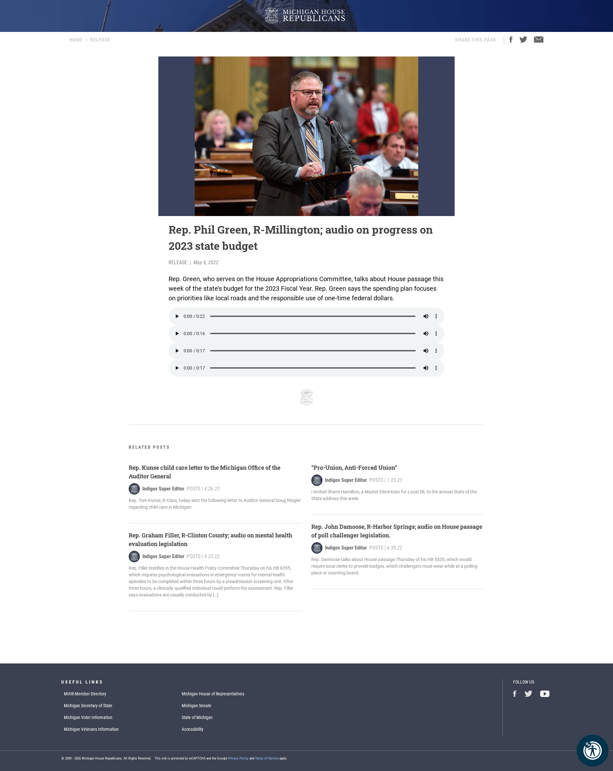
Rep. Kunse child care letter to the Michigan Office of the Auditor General (204, 472)
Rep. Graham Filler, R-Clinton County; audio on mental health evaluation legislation (210, 539)
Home (76, 40)
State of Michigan (197, 717)
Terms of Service (266, 758)
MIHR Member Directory (85, 693)
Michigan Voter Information (88, 717)
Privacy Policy (238, 758)
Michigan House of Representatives (213, 693)
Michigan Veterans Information (91, 729)
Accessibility (192, 729)
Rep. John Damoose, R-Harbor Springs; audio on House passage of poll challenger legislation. (396, 531)
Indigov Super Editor (163, 489)
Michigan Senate (196, 705)
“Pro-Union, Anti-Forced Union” (354, 467)
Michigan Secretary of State (88, 705)
